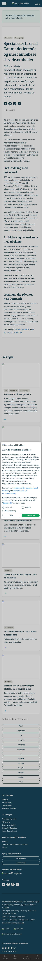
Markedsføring (10, 511)
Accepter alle (31, 515)
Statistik (28, 507)
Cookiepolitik (7, 503)
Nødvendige (9, 507)
